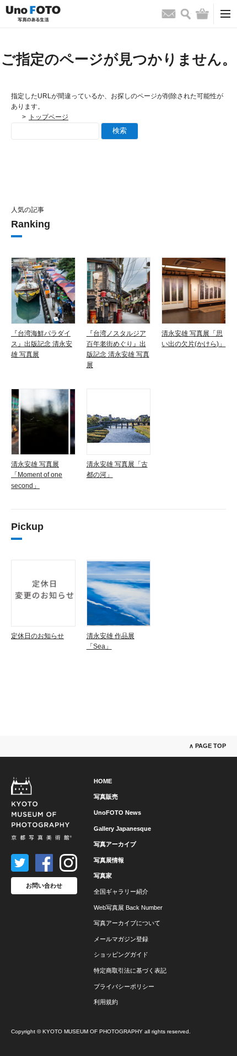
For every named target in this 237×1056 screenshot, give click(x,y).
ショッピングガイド (121, 954)
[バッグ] (202, 13)
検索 (119, 130)
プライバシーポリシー (124, 986)
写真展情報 (109, 860)
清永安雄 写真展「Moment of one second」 (36, 474)
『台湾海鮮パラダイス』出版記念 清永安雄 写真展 (41, 344)
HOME (103, 781)
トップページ (48, 117)
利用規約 (106, 1002)
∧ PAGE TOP (207, 745)
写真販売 (106, 796)
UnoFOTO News (117, 812)
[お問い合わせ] (168, 13)
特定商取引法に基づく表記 (130, 970)
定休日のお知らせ (37, 636)
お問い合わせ (44, 885)
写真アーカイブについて (127, 923)
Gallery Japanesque (122, 828)
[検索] (185, 14)
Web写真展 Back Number (128, 907)
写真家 (103, 875)
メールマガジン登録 (121, 939)
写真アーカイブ (115, 844)
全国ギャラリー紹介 (121, 891)
